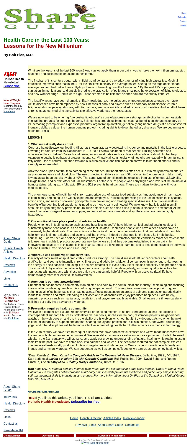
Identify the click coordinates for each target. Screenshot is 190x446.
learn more (9, 111)
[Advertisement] (15, 174)
